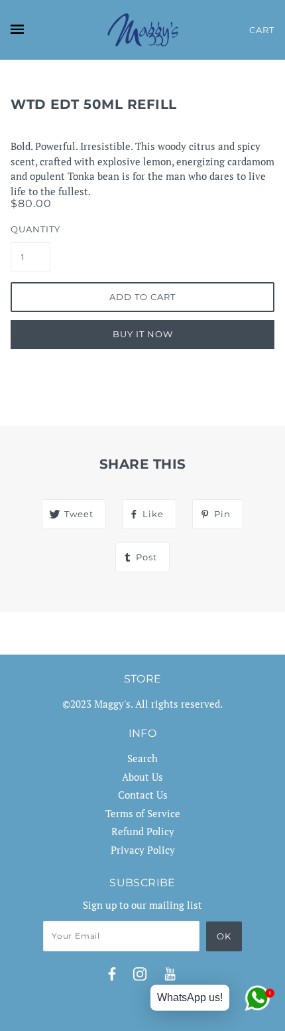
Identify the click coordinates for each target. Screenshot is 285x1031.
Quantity (30, 229)
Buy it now (143, 334)
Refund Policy (142, 831)
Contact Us (143, 794)
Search (142, 758)
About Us (142, 776)
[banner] (142, 29)
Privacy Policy (143, 849)
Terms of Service (142, 813)
